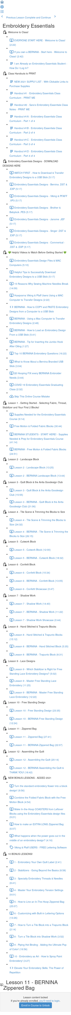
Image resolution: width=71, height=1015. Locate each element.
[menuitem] (2, 8)
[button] (2, 3)
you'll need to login (49, 1000)
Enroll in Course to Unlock (35, 1005)
